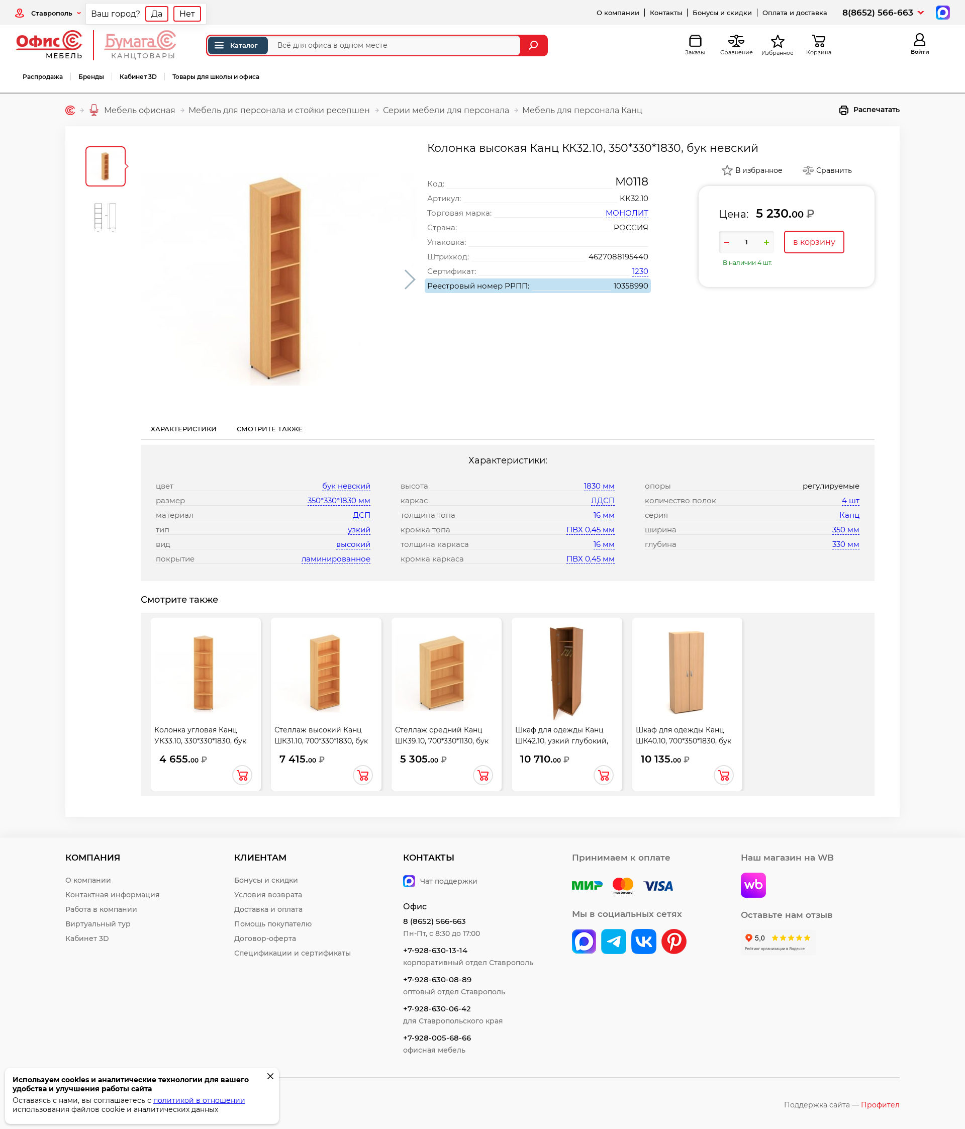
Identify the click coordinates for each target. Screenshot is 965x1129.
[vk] (584, 942)
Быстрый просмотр (206, 672)
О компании (618, 13)
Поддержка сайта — (842, 1104)
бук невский (346, 486)
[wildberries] (753, 886)
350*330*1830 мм (339, 500)
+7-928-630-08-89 (437, 979)
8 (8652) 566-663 (434, 921)
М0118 (631, 182)
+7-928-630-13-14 (435, 950)
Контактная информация (112, 894)
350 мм (845, 529)
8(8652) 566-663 (877, 13)
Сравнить (834, 170)
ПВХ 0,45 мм (590, 529)
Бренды (91, 76)
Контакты (666, 13)
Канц (849, 515)
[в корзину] (242, 775)
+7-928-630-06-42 (437, 1008)
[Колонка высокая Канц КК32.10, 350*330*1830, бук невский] (279, 279)
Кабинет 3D (138, 76)
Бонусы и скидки (722, 13)
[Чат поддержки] (941, 12)
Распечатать (876, 109)
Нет (187, 14)
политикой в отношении (199, 1100)
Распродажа (43, 76)
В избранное (759, 170)
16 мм (604, 515)
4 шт (850, 500)
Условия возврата (268, 894)
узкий (359, 529)
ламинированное (336, 558)
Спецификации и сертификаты (292, 953)
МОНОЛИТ (627, 213)
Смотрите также (270, 429)
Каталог (244, 45)
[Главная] (70, 110)
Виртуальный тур (98, 923)
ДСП (361, 515)
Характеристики (184, 429)
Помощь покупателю (273, 923)
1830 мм (599, 486)
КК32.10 (634, 198)
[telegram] (613, 942)
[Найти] (534, 45)
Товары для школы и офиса (215, 76)
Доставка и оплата (268, 909)
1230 (640, 271)
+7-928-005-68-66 (437, 1038)
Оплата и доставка (794, 13)
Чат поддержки (448, 881)
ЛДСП (603, 500)
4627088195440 (618, 256)
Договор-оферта (265, 938)
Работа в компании (101, 909)
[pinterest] (674, 942)
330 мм (845, 544)
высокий (353, 544)
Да (156, 14)
